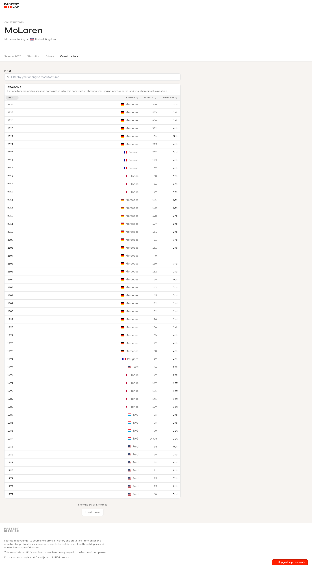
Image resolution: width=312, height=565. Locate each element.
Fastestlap (10, 540)
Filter (7, 70)
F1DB (57, 557)
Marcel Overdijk (36, 557)
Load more (92, 512)
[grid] (92, 296)
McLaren (23, 30)
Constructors (14, 22)
